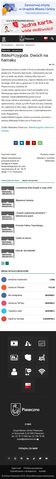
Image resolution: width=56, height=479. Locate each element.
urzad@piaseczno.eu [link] (26, 439)
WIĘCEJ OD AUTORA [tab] (30, 181)
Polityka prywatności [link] (33, 468)
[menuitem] (12, 50)
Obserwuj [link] (50, 295)
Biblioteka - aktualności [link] (12, 50)
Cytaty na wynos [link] (23, 238)
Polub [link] (52, 287)
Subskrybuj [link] (49, 319)
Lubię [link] (52, 280)
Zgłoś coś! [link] (16, 468)
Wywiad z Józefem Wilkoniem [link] (46, 159)
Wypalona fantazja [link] (24, 200)
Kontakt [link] (42, 471)
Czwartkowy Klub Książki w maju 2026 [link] (34, 188)
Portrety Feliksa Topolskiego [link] (29, 225)
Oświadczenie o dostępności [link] (23, 471)
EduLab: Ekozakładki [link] (25, 250)
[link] (3, 38)
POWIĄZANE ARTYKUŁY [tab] (10, 181)
